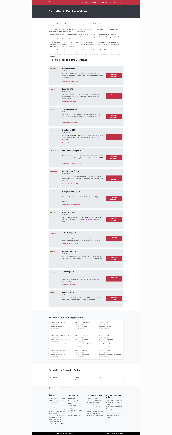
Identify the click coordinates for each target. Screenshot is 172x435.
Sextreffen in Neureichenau (57, 350)
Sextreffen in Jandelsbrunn (82, 354)
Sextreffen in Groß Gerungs (57, 354)
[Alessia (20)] (53, 272)
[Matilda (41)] (53, 292)
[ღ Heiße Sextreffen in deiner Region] (59, 2)
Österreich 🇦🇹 (60, 388)
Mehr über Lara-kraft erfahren (70, 264)
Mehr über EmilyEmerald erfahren (71, 204)
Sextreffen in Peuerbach (81, 339)
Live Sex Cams (117, 2)
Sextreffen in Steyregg (81, 326)
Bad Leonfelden (66, 70)
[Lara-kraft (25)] (53, 251)
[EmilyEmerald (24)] (54, 192)
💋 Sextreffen (52, 388)
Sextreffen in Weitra (104, 350)
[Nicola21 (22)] (53, 68)
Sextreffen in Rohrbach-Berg (82, 322)
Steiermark (102, 377)
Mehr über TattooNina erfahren (70, 122)
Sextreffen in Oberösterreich (106, 331)
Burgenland (53, 375)
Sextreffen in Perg (104, 335)
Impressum (120, 433)
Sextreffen (84, 2)
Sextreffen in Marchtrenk (81, 335)
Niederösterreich (103, 375)
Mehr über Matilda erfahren (69, 303)
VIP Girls (70, 408)
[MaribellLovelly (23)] (55, 151)
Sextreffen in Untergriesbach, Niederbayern (82, 345)
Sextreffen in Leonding (105, 326)
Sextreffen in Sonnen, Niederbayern (59, 344)
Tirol (51, 379)
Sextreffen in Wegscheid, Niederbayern (60, 335)
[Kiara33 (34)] (53, 89)
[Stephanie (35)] (53, 130)
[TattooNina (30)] (53, 109)
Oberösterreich (54, 377)
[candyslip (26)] (53, 233)
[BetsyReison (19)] (54, 171)
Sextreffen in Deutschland (75, 410)
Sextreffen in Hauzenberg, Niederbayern (110, 354)
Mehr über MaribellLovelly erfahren (71, 163)
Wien (100, 379)
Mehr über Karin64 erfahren (69, 225)
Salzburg (77, 377)
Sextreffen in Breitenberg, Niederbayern (60, 339)
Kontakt (108, 433)
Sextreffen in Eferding (56, 331)
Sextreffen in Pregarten (56, 326)
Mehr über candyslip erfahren (70, 243)
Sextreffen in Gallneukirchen (57, 322)
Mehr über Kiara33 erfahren (69, 101)
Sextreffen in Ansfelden (81, 331)
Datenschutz (114, 433)
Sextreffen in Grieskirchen (106, 344)
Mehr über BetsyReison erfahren (71, 184)
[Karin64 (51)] (53, 212)
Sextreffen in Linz (104, 322)
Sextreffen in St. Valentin (106, 339)
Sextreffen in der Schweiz (75, 415)
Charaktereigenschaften (74, 401)
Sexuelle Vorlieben (73, 403)
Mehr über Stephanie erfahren (70, 142)
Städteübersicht (94, 2)
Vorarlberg (77, 379)
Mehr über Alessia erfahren (69, 284)
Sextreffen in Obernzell (81, 350)
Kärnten (77, 375)
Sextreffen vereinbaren (113, 75)
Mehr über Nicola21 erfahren (70, 81)
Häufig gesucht (106, 2)
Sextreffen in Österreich (74, 413)
